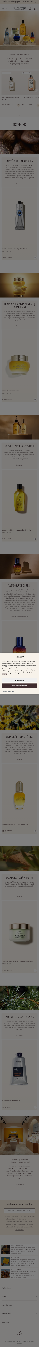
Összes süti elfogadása (19, 685)
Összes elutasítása (8, 691)
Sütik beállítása (19, 680)
